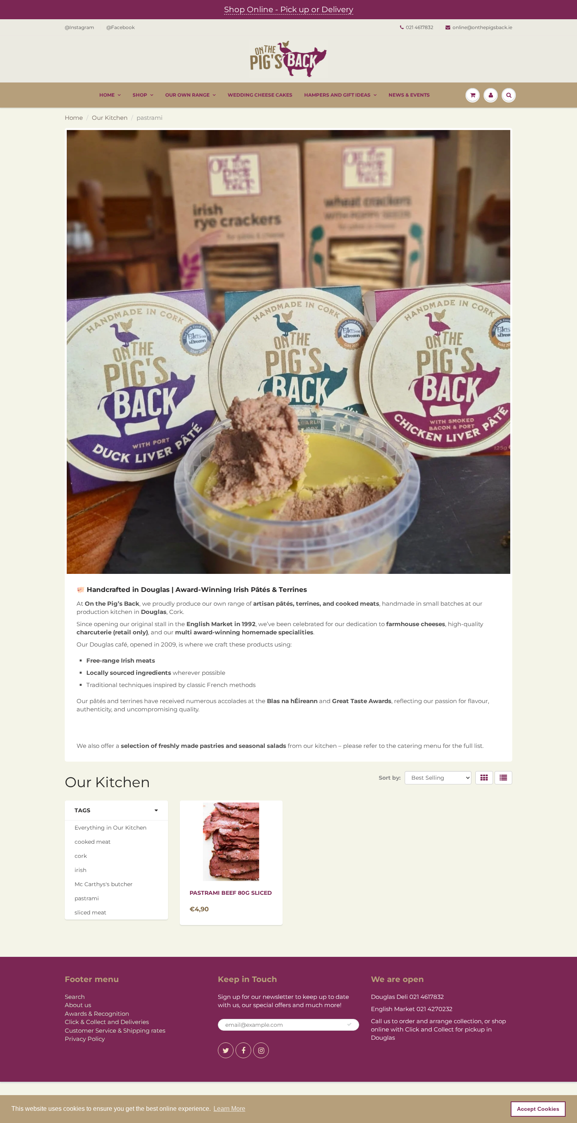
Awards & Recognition (97, 1013)
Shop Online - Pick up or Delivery (288, 9)
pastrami (87, 898)
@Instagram (79, 27)
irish (80, 870)
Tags (82, 810)
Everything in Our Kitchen (110, 827)
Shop (140, 95)
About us (78, 1005)
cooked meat (93, 841)
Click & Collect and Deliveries (107, 1022)
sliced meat (90, 912)
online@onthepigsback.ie (482, 27)
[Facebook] (243, 1050)
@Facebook (120, 27)
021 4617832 (419, 27)
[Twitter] (226, 1050)
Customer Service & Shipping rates (115, 1030)
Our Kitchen (110, 117)
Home (107, 95)
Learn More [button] (229, 1108)
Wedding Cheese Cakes (260, 95)
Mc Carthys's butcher (104, 884)
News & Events (409, 95)
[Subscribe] (349, 1024)
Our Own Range (187, 95)
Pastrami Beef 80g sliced (231, 892)
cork (81, 855)
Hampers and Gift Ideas (337, 95)
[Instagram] (261, 1050)
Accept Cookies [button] (538, 1109)
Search (75, 996)
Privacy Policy (85, 1038)
